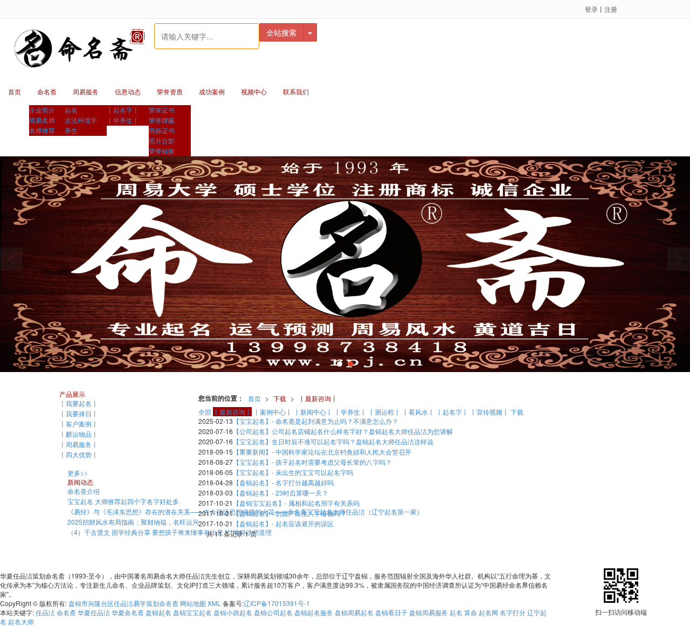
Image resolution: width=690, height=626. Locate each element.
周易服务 (86, 91)
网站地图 (193, 603)
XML (214, 603)
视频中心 (254, 91)
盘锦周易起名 (354, 612)
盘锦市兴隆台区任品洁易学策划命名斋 (123, 603)
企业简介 (42, 109)
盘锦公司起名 (273, 612)
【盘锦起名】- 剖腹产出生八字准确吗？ (290, 513)
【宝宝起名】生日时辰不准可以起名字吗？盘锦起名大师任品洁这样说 (333, 441)
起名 (71, 109)
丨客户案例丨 (78, 423)
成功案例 (212, 91)
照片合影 (162, 140)
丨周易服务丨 (78, 444)
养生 (71, 130)
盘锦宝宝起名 (192, 612)
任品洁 (45, 612)
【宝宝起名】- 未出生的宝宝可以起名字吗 (293, 472)
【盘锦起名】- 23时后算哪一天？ (280, 492)
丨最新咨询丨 (318, 398)
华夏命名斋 (128, 612)
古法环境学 (81, 120)
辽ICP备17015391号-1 (277, 603)
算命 (470, 612)
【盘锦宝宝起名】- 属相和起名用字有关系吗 (296, 502)
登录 (591, 8)
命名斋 (47, 91)
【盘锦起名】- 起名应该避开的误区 (283, 523)
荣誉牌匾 (162, 120)
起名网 (489, 612)
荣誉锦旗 (162, 150)
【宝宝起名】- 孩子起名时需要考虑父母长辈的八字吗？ (312, 461)
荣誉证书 (162, 109)
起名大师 (21, 621)
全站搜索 (281, 32)
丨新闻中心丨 (313, 411)
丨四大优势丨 (78, 454)
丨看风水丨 (418, 411)
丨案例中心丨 (272, 411)
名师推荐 (42, 130)
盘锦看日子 (391, 612)
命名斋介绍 (83, 491)
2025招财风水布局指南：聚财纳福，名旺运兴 (133, 521)
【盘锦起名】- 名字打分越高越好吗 (283, 482)
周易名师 (42, 120)
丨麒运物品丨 (78, 433)
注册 (610, 8)
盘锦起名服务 (313, 612)
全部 (204, 411)
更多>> (77, 472)
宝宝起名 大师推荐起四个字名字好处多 (123, 501)
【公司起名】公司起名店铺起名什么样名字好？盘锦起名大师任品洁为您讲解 (343, 431)
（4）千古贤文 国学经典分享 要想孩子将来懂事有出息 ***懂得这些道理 (169, 531)
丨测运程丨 (384, 411)
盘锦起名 (158, 612)
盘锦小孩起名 (232, 612)
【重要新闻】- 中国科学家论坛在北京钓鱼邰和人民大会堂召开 (322, 451)
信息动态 (128, 91)
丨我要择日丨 (78, 413)
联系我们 (296, 91)
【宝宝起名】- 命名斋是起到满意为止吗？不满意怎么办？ (315, 420)
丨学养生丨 (123, 120)
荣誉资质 (170, 91)
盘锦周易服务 (428, 612)
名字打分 (513, 612)
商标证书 (162, 130)
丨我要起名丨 (78, 403)
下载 (279, 398)
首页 (14, 91)
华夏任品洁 (94, 612)
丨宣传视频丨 (489, 411)
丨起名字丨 (123, 109)
